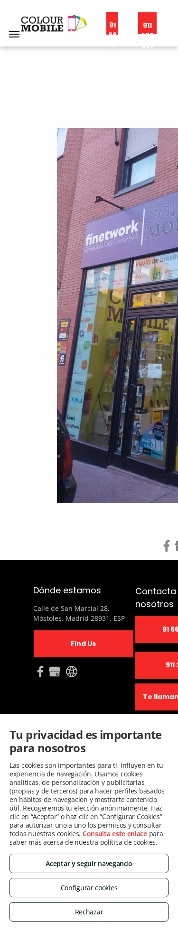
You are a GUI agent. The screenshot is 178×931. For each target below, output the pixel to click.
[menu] (14, 34)
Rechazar (89, 911)
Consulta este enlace (115, 833)
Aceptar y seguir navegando (89, 863)
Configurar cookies (89, 887)
